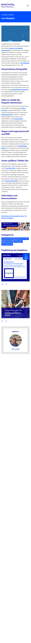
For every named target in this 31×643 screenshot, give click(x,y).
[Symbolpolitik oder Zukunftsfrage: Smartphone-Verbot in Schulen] (15, 304)
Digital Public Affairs (21, 239)
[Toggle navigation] (28, 5)
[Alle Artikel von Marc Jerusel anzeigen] (15, 340)
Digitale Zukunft (7, 241)
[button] (2, 284)
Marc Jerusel (15, 349)
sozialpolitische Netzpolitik (19, 90)
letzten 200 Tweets (11, 181)
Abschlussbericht (7, 115)
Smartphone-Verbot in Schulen (13, 313)
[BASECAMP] (7, 6)
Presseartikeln (18, 119)
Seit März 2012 (10, 168)
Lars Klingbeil (24, 63)
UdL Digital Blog (7, 244)
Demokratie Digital (8, 239)
